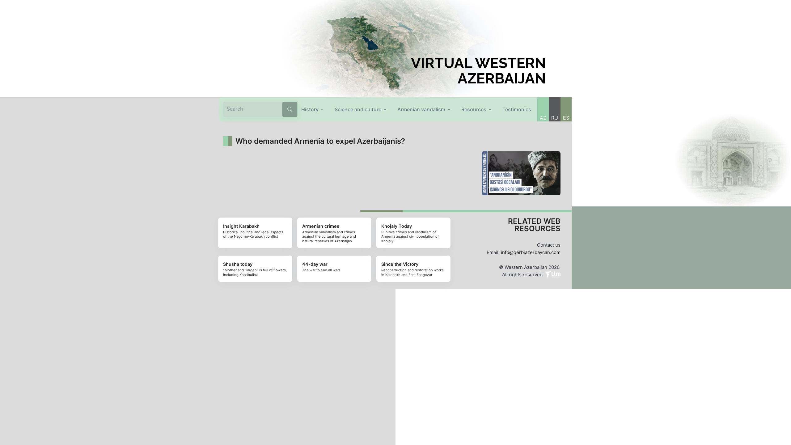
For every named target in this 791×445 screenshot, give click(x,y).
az (543, 118)
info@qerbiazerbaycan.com (530, 252)
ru (554, 118)
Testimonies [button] (516, 109)
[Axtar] (290, 109)
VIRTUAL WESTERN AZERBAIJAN (478, 70)
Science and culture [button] (358, 109)
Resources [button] (473, 109)
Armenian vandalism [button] (421, 109)
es (566, 118)
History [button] (310, 109)
